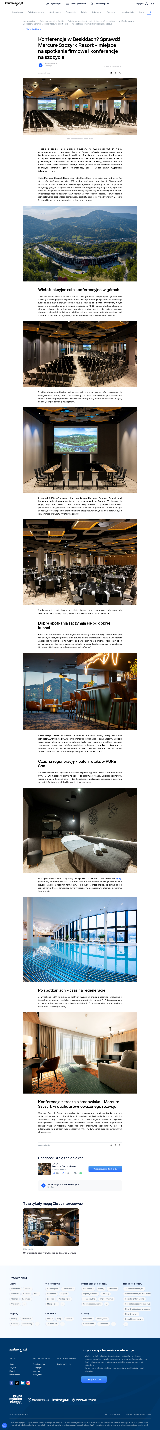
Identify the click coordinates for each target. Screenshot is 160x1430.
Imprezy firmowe (90, 1294)
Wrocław (15, 1294)
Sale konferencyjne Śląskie (52, 21)
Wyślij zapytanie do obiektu (105, 1169)
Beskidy (14, 1323)
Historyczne (102, 1318)
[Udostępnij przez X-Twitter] (119, 72)
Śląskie (64, 1294)
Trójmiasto (26, 1318)
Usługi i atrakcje (127, 12)
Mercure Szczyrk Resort (107, 21)
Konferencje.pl (29, 21)
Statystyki (37, 1375)
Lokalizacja (96, 12)
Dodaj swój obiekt (64, 1364)
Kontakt (13, 1371)
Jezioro (69, 1318)
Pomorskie (51, 1294)
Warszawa (15, 1289)
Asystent (37, 1371)
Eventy (101, 1289)
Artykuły (13, 1368)
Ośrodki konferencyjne (134, 1299)
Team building (89, 1299)
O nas (12, 1364)
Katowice (26, 1299)
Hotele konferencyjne (134, 1289)
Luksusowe (103, 1323)
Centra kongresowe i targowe (137, 1304)
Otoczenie (111, 12)
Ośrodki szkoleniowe (134, 1319)
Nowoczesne (88, 1323)
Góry (59, 1318)
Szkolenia (112, 1289)
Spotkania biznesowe (92, 1304)
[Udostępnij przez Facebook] (115, 72)
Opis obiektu (17, 12)
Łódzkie (50, 1299)
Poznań (26, 1294)
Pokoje (84, 12)
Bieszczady (27, 1323)
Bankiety (105, 1294)
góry (118, 878)
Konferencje (88, 1289)
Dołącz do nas (94, 1379)
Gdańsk (14, 1299)
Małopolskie (52, 1304)
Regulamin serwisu (112, 1414)
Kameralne (87, 1318)
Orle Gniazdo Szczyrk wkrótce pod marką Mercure (49, 1252)
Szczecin (15, 1304)
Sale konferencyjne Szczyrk (80, 21)
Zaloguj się (37, 1368)
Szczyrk (55, 1169)
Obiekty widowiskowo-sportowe (138, 1309)
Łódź (36, 1294)
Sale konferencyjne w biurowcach (139, 1294)
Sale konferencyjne (36, 12)
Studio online (55, 12)
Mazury (14, 1318)
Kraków (28, 1289)
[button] (76, 4)
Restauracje (71, 12)
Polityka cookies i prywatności (138, 1414)
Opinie (141, 12)
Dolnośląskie (52, 1289)
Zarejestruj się (39, 1364)
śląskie (63, 1169)
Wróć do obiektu (33, 29)
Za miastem (52, 1323)
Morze (50, 1318)
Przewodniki (15, 1375)
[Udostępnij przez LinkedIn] (110, 72)
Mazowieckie (68, 1289)
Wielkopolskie (64, 1299)
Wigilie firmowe (106, 1299)
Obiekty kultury (131, 1314)
